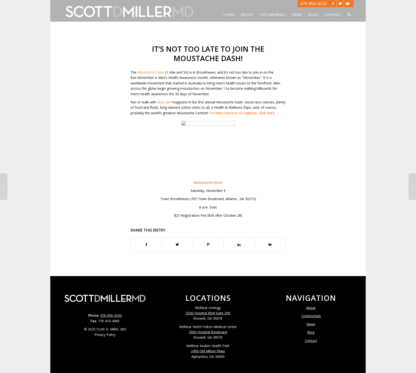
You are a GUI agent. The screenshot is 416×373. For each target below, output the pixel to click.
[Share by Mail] (270, 245)
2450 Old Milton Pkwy (208, 351)
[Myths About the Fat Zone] (3, 186)
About (311, 307)
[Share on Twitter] (177, 245)
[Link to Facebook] (333, 3)
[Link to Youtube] (347, 3)
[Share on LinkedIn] (239, 245)
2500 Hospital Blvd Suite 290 (208, 313)
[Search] (349, 11)
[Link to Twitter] (340, 3)
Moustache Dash (150, 72)
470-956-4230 (313, 3)
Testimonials (311, 316)
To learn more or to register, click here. (242, 113)
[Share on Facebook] (146, 245)
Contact (311, 340)
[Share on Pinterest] (208, 245)
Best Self (164, 102)
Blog (310, 332)
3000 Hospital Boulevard (208, 332)
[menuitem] (229, 11)
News (310, 324)
